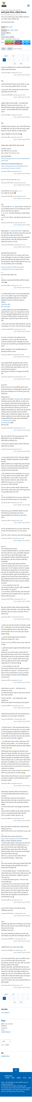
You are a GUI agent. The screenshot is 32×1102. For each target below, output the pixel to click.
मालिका (16, 30)
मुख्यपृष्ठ (7, 10)
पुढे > (15, 64)
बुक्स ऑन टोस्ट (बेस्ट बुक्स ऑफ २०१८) (10, 180)
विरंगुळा (3, 35)
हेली (13, 296)
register (10, 49)
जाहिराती (19, 1078)
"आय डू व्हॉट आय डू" (18, 399)
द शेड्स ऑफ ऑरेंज (5, 304)
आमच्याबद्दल (20, 1086)
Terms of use (4, 1091)
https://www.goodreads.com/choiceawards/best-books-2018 (15, 159)
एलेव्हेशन (13, 326)
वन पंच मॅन (5, 213)
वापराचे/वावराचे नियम (6, 1086)
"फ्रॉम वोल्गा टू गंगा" (7, 421)
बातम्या (24, 1078)
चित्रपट (7, 27)
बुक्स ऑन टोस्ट (5, 296)
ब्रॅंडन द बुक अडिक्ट (5, 307)
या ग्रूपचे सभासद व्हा (5, 1032)
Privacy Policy (12, 1091)
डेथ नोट (12, 207)
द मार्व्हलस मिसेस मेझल (15, 231)
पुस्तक (11, 27)
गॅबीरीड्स (3, 302)
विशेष (13, 1078)
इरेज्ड (7, 217)
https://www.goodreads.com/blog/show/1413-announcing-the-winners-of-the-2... (14, 167)
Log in (3, 49)
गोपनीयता (14, 1086)
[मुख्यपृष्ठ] (4, 3)
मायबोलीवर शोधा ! (5, 1056)
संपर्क (25, 1086)
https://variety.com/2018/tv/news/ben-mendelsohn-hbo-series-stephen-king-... (12, 268)
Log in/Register (5, 1012)
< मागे (13, 56)
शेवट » (21, 64)
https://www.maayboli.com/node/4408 (12, 839)
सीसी (30, 1078)
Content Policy (20, 1091)
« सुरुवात (6, 56)
